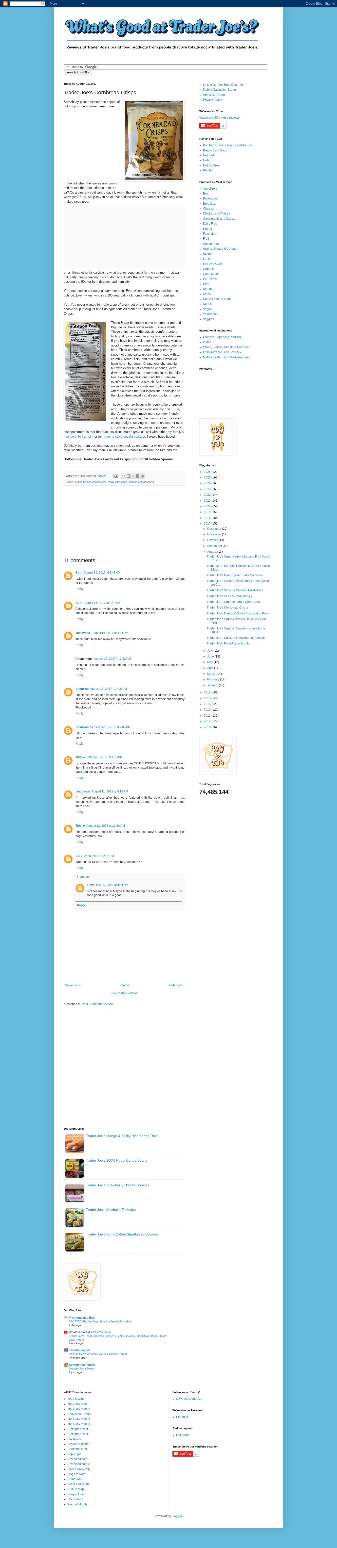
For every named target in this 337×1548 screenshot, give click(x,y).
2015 (207, 698)
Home (125, 985)
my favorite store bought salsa (120, 436)
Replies (85, 877)
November (214, 534)
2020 (207, 506)
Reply (79, 589)
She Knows (75, 1499)
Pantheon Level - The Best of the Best (228, 145)
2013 (207, 709)
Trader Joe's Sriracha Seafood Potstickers (235, 590)
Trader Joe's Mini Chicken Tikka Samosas (235, 575)
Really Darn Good (215, 150)
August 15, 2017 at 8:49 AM (102, 603)
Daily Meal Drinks (79, 1414)
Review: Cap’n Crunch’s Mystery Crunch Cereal (98, 1353)
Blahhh (208, 170)
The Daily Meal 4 (78, 1424)
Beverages (210, 198)
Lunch (207, 259)
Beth (78, 572)
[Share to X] (133, 476)
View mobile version (124, 993)
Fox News (74, 1439)
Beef (206, 193)
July (210, 650)
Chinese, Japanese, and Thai (223, 337)
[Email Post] (115, 475)
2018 (207, 518)
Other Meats (211, 274)
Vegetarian (210, 314)
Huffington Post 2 (78, 1434)
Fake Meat (210, 233)
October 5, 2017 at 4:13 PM (104, 757)
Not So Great (211, 165)
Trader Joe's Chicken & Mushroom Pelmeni (236, 638)
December (214, 528)
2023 (207, 489)
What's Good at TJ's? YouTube (90, 1332)
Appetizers (210, 188)
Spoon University (78, 1469)
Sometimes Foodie (82, 1365)
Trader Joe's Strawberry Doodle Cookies (117, 1185)
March (211, 673)
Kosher (208, 254)
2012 (207, 715)
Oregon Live (75, 1494)
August (212, 551)
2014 (207, 704)
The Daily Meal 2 (78, 1409)
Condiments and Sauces (219, 218)
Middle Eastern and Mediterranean (226, 357)
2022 (207, 494)
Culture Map (75, 1489)
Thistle (80, 757)
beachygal (82, 791)
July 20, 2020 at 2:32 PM (97, 856)
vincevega (82, 633)
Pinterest (182, 1417)
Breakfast (209, 203)
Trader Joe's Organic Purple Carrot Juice (234, 602)
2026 (207, 472)
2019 (207, 512)
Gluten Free (211, 244)
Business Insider (78, 1444)
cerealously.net (79, 1350)
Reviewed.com (77, 1459)
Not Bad (208, 155)
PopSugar (74, 1454)
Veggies (208, 319)
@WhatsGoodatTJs (189, 1398)
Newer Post (72, 985)
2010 (207, 727)
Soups (207, 304)
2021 (207, 500)
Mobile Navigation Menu (219, 89)
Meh (206, 160)
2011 (207, 721)
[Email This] (123, 476)
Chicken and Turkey (216, 213)
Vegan (207, 309)
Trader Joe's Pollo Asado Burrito (228, 643)
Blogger (176, 1516)
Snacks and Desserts (217, 299)
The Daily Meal (77, 1404)
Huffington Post (77, 1429)
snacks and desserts (141, 481)
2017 (207, 523)
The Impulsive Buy (82, 1317)
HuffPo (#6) (75, 1479)
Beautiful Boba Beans (81, 1368)
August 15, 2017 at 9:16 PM (108, 689)
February (213, 679)
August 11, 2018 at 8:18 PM (110, 791)
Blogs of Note (76, 1474)
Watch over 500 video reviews (219, 117)
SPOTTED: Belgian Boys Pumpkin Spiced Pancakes (100, 1321)
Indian (207, 342)
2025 (207, 477)
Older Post (176, 985)
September (215, 546)
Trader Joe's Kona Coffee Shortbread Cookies (122, 1234)
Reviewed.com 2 (78, 1464)
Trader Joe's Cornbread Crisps (227, 607)
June (211, 656)
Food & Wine (76, 1398)
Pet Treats (210, 279)
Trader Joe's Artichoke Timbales (111, 1210)
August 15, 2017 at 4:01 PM (110, 633)
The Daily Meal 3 (78, 1419)
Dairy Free (210, 223)
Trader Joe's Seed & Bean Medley (229, 596)
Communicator (77, 1449)
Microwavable (212, 263)
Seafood (208, 289)
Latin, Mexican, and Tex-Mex (222, 352)
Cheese (208, 208)
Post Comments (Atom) (97, 1004)
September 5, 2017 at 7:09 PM (110, 727)
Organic (208, 269)
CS (77, 856)
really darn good (117, 481)
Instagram (182, 1435)
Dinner (207, 229)
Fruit (206, 238)
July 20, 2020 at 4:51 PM (111, 885)
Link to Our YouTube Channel (223, 84)
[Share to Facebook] (137, 476)
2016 (207, 692)
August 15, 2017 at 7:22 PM (112, 658)
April (210, 668)
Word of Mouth (77, 1504)
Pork (206, 284)
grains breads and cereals (90, 481)
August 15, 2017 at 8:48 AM (102, 572)
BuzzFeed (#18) (78, 1484)
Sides (207, 294)
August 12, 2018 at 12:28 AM (105, 825)
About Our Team (214, 95)
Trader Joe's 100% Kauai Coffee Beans (116, 1160)
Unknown (82, 689)
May (210, 662)
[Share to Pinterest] (142, 476)
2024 (207, 483)
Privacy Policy (212, 99)
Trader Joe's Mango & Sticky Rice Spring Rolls (122, 1136)
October (213, 540)
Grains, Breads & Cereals (220, 248)
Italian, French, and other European (226, 347)
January (213, 685)
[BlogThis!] (128, 476)
